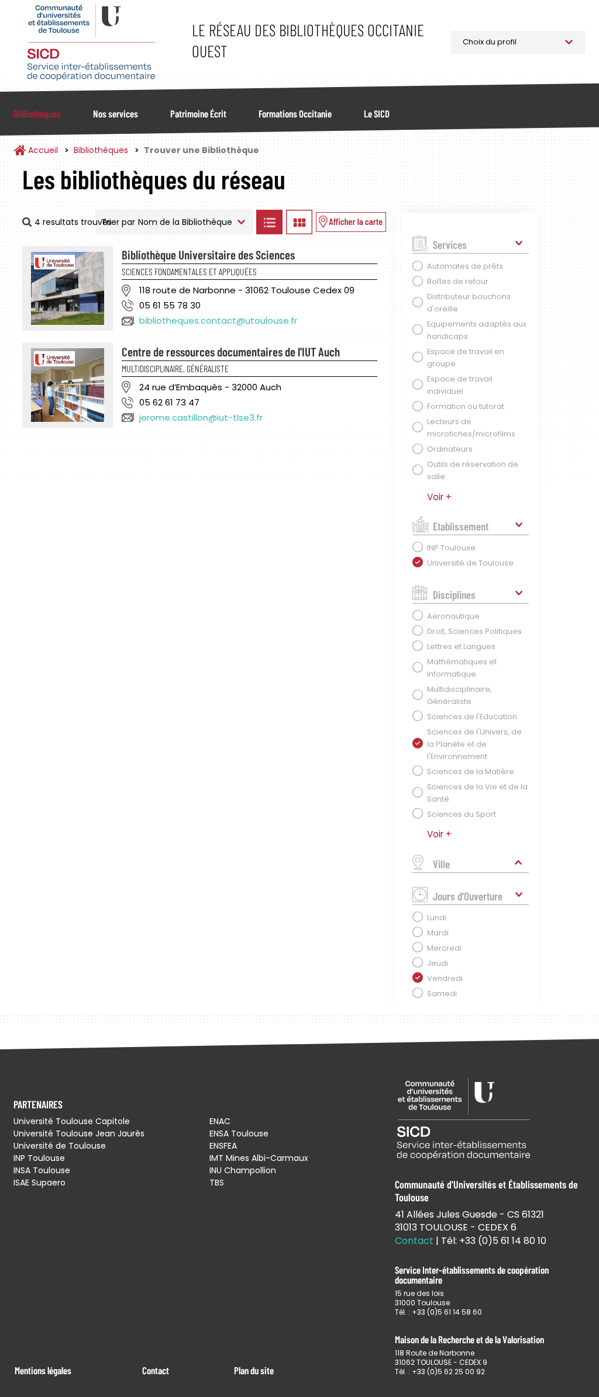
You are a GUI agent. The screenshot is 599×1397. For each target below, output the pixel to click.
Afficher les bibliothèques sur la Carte (351, 222)
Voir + (439, 497)
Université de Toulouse (59, 1146)
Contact (155, 1370)
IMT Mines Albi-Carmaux (258, 1158)
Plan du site (254, 1370)
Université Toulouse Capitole (71, 1121)
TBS (216, 1182)
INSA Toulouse (41, 1170)
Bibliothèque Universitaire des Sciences (208, 254)
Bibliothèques (37, 113)
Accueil (43, 150)
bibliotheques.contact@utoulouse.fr (218, 320)
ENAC (219, 1121)
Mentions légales (43, 1370)
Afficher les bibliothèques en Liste (269, 222)
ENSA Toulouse (238, 1133)
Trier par (118, 222)
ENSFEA (223, 1146)
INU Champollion (242, 1170)
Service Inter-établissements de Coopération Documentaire (90, 42)
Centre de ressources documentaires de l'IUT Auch (231, 351)
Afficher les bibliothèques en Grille (299, 222)
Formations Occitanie (295, 113)
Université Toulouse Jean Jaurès (78, 1133)
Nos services (115, 113)
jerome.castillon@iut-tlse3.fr (201, 417)
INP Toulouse (39, 1158)
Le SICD (377, 113)
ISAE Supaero (39, 1182)
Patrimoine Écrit (198, 113)
